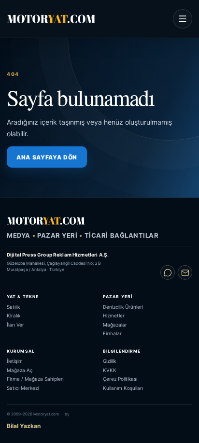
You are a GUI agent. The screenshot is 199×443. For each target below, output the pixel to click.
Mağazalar (115, 325)
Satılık (13, 307)
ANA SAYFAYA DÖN (46, 157)
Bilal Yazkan (24, 425)
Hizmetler (114, 315)
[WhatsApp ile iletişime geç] (167, 272)
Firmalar (112, 333)
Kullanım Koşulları (123, 388)
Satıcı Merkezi (23, 388)
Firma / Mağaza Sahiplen (35, 379)
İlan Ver (15, 325)
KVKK (109, 370)
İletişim (15, 361)
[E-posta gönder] (185, 272)
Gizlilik (109, 361)
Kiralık (13, 315)
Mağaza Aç (20, 370)
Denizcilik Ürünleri (123, 307)
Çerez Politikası (120, 379)
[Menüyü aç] (182, 19)
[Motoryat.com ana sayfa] (51, 19)
